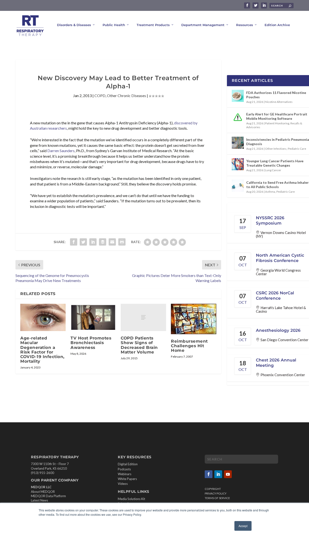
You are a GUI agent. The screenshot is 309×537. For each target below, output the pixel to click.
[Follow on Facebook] (208, 474)
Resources (244, 25)
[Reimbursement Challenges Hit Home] (193, 319)
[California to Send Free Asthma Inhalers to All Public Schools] (238, 186)
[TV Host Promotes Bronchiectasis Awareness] (93, 317)
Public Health (114, 25)
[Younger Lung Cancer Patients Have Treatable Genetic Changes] (238, 164)
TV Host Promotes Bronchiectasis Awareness (90, 343)
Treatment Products (153, 25)
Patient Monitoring (277, 123)
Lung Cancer (273, 170)
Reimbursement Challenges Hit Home (189, 346)
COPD (99, 95)
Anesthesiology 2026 (278, 330)
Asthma (270, 191)
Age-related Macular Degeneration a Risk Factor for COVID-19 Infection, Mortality (42, 350)
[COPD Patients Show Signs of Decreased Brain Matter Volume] (143, 317)
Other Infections (276, 148)
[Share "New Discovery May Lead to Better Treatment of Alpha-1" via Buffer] (102, 242)
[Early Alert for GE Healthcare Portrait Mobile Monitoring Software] (238, 117)
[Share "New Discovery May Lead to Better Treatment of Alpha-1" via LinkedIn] (93, 242)
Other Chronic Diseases (126, 95)
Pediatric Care (297, 148)
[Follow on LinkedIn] (218, 474)
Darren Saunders (61, 150)
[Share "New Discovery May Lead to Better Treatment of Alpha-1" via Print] (122, 242)
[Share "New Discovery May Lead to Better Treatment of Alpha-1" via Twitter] (83, 242)
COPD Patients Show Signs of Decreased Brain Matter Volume (139, 345)
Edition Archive (277, 25)
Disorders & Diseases (74, 25)
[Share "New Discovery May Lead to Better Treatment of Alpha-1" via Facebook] (73, 242)
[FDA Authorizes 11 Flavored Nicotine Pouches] (238, 96)
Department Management (203, 25)
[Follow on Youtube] (228, 474)
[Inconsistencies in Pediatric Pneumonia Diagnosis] (238, 143)
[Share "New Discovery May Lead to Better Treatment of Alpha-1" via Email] (112, 242)
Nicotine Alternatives (279, 102)
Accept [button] (243, 526)
